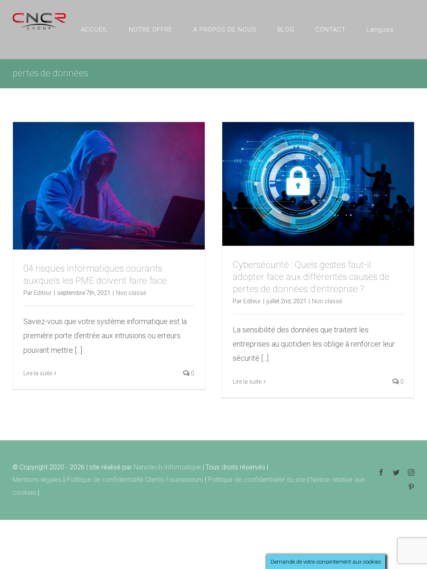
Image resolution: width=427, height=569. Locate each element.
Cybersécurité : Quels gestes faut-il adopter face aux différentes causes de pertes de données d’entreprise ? (311, 277)
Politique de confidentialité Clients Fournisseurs (134, 480)
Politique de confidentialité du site (257, 480)
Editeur (43, 292)
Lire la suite (37, 373)
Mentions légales (38, 480)
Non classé (131, 292)
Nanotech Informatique (167, 467)
